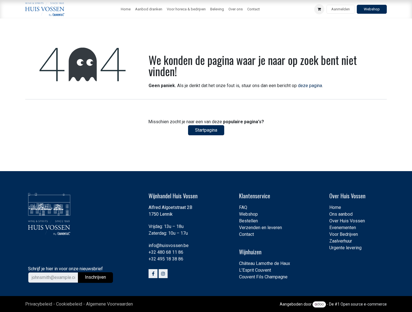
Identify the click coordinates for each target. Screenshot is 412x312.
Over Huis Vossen (347, 220)
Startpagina (206, 130)
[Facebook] (153, 273)
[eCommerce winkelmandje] (319, 9)
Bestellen (248, 220)
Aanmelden (340, 9)
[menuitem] (126, 9)
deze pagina (310, 85)
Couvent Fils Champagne (263, 277)
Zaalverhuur (340, 241)
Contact (246, 234)
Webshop (372, 9)
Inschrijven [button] (95, 277)
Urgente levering (345, 247)
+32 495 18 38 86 (166, 259)
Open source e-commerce (364, 304)
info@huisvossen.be (169, 245)
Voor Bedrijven (343, 234)
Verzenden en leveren (260, 227)
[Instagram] (163, 273)
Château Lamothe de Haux (264, 263)
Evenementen (342, 227)
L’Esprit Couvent (255, 270)
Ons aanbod (341, 214)
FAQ (243, 207)
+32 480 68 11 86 (166, 252)
